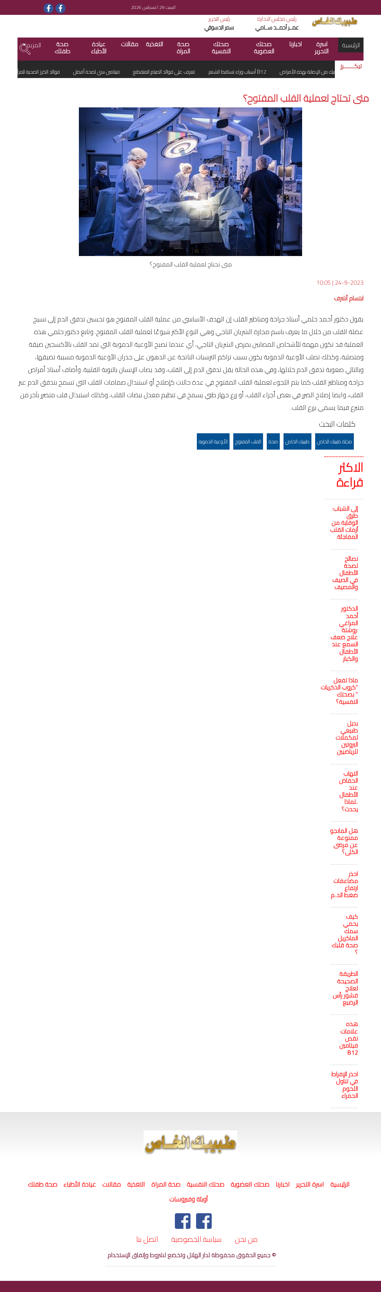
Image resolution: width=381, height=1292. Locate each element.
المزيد (33, 45)
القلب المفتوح (248, 441)
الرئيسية (349, 45)
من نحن (246, 1239)
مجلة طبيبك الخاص (334, 441)
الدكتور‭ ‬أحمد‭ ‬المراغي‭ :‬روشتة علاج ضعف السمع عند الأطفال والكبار (344, 633)
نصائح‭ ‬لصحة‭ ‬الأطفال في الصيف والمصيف (345, 573)
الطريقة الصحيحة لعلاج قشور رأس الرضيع (345, 988)
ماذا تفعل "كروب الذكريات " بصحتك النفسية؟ (339, 690)
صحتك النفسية (221, 47)
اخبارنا (295, 43)
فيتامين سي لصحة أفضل (111, 72)
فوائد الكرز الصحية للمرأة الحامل (45, 72)
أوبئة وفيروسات (188, 1199)
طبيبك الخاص (297, 441)
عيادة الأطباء (98, 47)
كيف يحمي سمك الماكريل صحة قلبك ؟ (345, 934)
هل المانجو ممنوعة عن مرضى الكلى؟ (344, 841)
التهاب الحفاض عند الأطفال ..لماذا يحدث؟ (348, 791)
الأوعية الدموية (213, 441)
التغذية (154, 43)
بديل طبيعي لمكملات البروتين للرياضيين (347, 737)
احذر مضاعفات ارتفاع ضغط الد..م (344, 884)
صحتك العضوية (264, 47)
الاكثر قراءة (350, 474)
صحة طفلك (62, 47)
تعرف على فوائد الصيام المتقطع (178, 72)
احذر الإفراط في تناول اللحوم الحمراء (345, 1084)
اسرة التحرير (322, 47)
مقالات (129, 43)
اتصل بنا (147, 1239)
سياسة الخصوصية (196, 1239)
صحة (273, 441)
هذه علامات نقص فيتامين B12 (348, 1038)
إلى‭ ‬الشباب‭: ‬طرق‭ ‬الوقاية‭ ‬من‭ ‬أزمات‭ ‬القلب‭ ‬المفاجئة (344, 523)
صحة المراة (183, 47)
